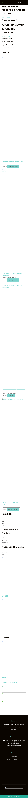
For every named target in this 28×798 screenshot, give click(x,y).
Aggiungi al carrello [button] (13, 166)
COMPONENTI (6, 277)
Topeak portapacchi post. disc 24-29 (13, 161)
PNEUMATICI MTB (12, 277)
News (5, 677)
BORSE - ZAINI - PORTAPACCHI (14, 163)
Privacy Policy (14, 756)
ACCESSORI (5, 163)
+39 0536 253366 (15, 743)
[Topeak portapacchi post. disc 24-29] (14, 108)
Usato (5, 595)
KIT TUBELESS (17, 507)
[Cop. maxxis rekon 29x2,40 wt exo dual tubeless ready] (14, 336)
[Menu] (25, 2)
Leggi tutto (11, 395)
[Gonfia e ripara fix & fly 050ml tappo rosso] (14, 449)
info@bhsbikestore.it (15, 745)
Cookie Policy (14, 758)
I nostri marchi (10, 682)
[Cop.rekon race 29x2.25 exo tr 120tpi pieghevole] (14, 220)
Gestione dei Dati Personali (14, 759)
